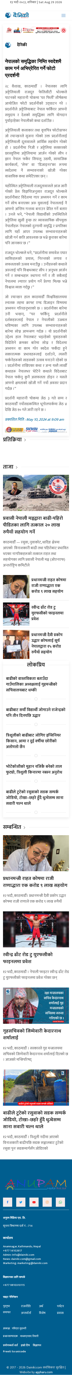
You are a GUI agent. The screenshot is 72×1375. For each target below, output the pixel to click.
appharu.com (44, 1372)
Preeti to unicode (14, 1351)
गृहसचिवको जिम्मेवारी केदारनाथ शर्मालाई (32, 1034)
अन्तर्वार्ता (26, 1313)
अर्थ (41, 1306)
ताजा (8, 466)
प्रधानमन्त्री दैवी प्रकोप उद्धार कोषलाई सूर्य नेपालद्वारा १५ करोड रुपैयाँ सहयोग (47, 644)
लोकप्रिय (36, 664)
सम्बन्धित (12, 827)
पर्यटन (60, 1306)
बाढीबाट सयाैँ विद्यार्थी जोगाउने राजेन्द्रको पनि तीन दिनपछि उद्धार (35, 712)
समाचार (7, 1312)
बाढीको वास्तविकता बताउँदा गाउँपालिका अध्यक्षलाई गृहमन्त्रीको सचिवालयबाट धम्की (31, 684)
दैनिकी (22, 45)
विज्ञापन (37, 1345)
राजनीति (26, 1306)
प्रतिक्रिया (12, 439)
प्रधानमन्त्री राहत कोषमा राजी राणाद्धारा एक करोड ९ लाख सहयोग (48, 586)
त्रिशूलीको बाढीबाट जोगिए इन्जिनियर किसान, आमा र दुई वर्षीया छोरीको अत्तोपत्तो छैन (33, 741)
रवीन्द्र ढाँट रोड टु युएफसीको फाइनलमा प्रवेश (47, 613)
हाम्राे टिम (25, 1345)
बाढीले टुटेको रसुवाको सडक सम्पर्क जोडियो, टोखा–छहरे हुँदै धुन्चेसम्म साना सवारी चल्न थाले (34, 798)
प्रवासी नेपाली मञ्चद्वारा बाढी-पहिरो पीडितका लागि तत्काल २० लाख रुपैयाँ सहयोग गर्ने (33, 525)
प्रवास (60, 1313)
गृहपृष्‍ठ (6, 1306)
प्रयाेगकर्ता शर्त (10, 1345)
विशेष (42, 1313)
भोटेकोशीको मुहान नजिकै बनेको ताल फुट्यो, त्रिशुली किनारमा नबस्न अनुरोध (34, 769)
